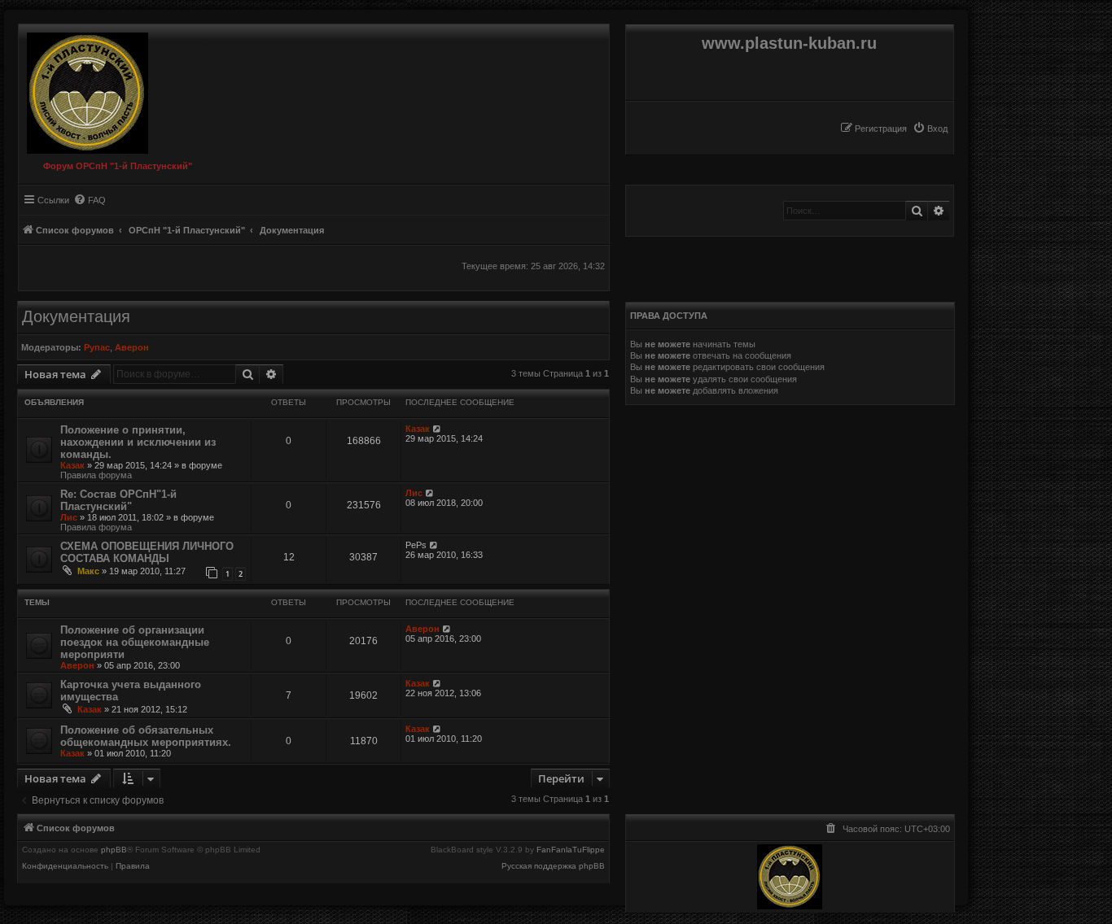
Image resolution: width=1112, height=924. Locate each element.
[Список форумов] (83, 89)
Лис (68, 517)
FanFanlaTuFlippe (570, 850)
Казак (72, 465)
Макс (88, 571)
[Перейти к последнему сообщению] (437, 429)
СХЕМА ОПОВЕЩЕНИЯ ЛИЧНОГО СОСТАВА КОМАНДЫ (147, 552)
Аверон (132, 347)
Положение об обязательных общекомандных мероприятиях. (145, 736)
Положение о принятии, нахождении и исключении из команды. (138, 442)
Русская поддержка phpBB (553, 866)
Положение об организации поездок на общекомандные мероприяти (134, 642)
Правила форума (96, 475)
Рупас (97, 347)
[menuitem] (930, 128)
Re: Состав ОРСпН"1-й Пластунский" (118, 500)
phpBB (114, 850)
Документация (76, 316)
